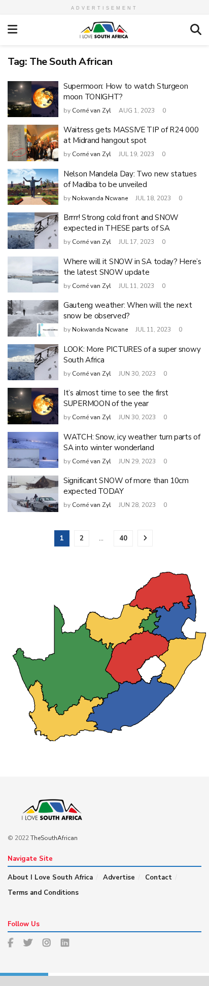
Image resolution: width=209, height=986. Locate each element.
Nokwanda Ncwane (100, 198)
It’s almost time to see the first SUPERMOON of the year (115, 398)
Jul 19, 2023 (135, 154)
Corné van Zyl (91, 110)
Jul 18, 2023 (152, 198)
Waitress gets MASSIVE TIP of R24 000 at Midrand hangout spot (130, 135)
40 (123, 538)
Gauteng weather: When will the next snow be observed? (127, 310)
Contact (158, 877)
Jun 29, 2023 (136, 461)
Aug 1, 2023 (136, 110)
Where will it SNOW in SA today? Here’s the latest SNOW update (132, 267)
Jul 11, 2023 (135, 286)
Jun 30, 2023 (136, 374)
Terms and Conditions (43, 892)
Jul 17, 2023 (135, 242)
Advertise (119, 877)
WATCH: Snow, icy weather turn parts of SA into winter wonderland (131, 442)
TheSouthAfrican (54, 838)
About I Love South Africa (50, 877)
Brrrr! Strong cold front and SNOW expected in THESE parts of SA (121, 222)
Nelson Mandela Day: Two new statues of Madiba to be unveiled (130, 179)
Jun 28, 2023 (136, 505)
